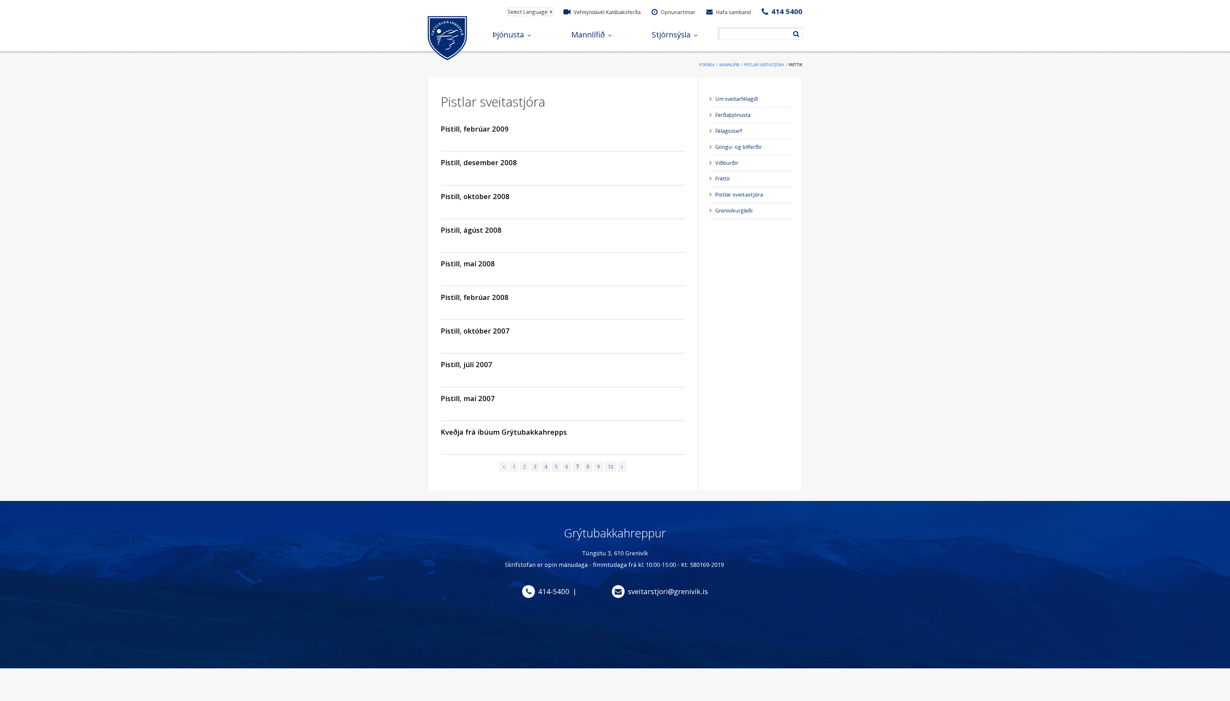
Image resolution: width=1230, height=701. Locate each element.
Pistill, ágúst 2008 (471, 230)
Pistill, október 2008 (475, 196)
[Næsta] (622, 467)
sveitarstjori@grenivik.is (668, 591)
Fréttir (795, 65)
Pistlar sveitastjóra (764, 65)
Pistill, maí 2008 (468, 263)
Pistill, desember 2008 (479, 162)
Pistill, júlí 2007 (466, 364)
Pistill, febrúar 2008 (475, 297)
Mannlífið (729, 65)
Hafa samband (733, 12)
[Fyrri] (504, 467)
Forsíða (707, 65)
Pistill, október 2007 (475, 330)
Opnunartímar (678, 12)
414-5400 (554, 591)
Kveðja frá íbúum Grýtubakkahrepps (504, 432)
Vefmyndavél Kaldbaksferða (607, 12)
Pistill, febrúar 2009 (475, 128)
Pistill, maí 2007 (468, 398)
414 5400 (786, 11)
